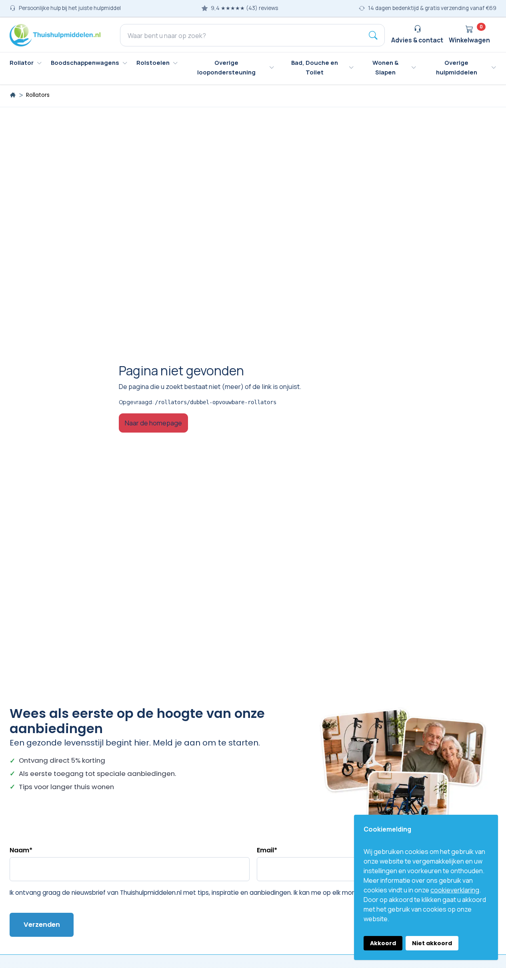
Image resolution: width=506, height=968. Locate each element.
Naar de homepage (153, 422)
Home (13, 95)
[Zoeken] (373, 35)
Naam (21, 850)
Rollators (38, 95)
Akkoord (383, 943)
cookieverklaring (454, 890)
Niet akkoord (432, 943)
